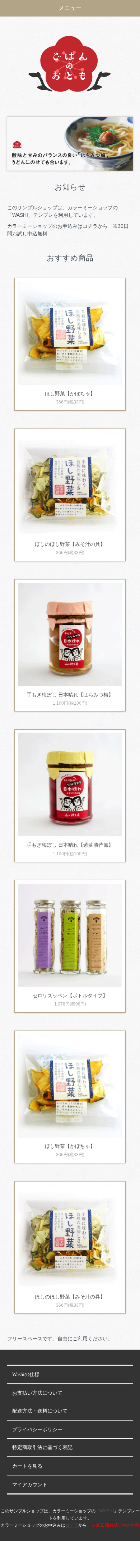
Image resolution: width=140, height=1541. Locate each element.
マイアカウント (29, 1484)
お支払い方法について (37, 1393)
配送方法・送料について (39, 1411)
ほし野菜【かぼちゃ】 (70, 393)
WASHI (107, 1510)
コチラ (71, 1525)
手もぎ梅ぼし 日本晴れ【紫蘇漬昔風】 (70, 845)
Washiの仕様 (25, 1374)
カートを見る (27, 1466)
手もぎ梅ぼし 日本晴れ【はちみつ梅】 (70, 695)
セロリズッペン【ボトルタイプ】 (70, 995)
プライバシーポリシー (37, 1429)
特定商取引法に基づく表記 (42, 1447)
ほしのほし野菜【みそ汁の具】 (70, 544)
